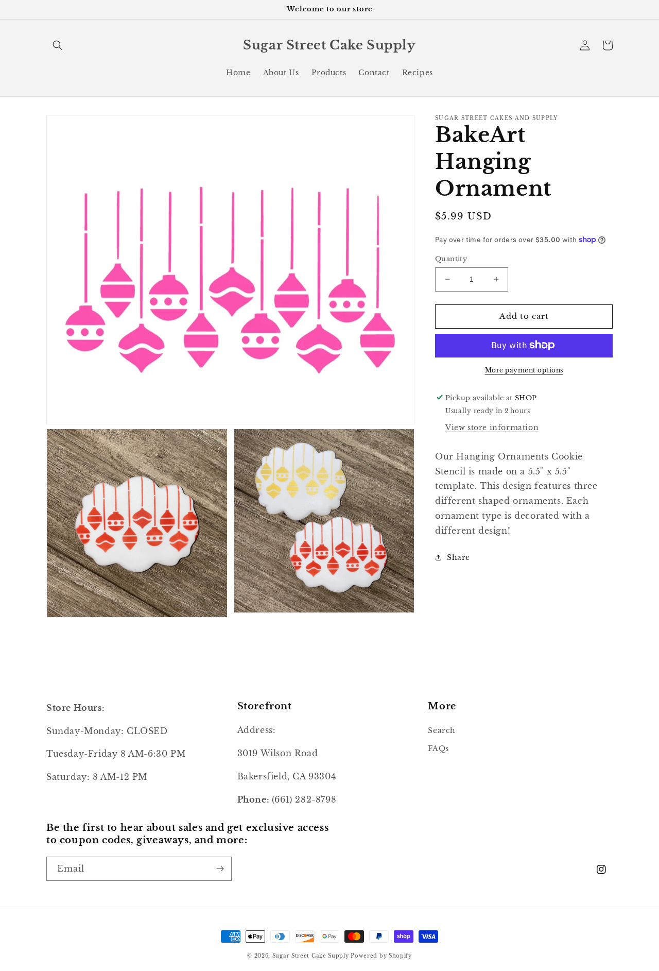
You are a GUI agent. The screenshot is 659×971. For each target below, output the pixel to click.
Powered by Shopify (381, 955)
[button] (57, 45)
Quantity (451, 258)
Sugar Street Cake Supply (310, 955)
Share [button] (458, 556)
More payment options (524, 369)
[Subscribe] (220, 869)
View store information (492, 427)
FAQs (438, 748)
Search (442, 730)
